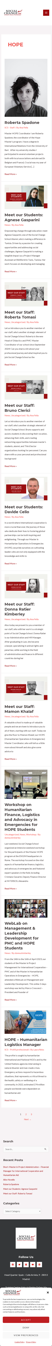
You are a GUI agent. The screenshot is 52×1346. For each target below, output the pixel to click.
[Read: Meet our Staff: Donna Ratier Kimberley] (26, 586)
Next (27, 1119)
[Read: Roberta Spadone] (26, 87)
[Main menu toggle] (46, 13)
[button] (47, 1292)
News (7, 224)
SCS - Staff (10, 127)
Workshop (31, 834)
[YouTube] (32, 1264)
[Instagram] (26, 1264)
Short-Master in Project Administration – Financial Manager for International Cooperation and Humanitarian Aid (26, 1171)
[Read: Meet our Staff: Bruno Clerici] (26, 387)
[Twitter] (19, 1264)
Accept (26, 1320)
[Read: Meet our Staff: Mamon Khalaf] (26, 688)
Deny (26, 1327)
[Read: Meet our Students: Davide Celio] (26, 488)
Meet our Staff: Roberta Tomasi (17, 1193)
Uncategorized (18, 322)
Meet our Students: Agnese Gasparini (20, 1189)
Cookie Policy (20, 1342)
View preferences (26, 1335)
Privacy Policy (31, 1342)
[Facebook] (12, 1264)
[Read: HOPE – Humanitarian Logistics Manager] (25, 1022)
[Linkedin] (39, 1264)
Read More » (11, 173)
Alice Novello (9, 1180)
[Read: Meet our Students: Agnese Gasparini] (26, 196)
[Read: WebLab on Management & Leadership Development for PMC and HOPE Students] (26, 908)
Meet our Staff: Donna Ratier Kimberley (20, 609)
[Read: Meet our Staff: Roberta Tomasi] (26, 294)
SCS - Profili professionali (17, 1049)
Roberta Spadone (22, 122)
